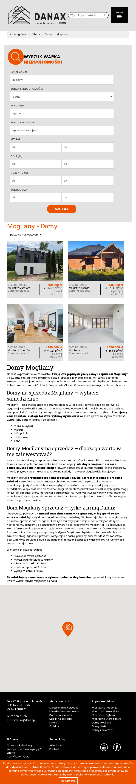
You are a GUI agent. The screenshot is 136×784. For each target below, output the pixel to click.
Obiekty (54, 726)
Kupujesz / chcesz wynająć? (24, 749)
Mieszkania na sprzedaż (63, 707)
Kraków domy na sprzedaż (30, 556)
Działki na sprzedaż (60, 719)
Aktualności (56, 745)
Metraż (15, 139)
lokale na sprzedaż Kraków (30, 563)
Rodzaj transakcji (23, 122)
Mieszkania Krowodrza (105, 711)
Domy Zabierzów (102, 730)
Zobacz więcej (35, 267)
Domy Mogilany (101, 722)
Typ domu (17, 105)
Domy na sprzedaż (60, 715)
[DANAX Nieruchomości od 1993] (37, 15)
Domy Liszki (99, 726)
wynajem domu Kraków (28, 571)
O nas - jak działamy (19, 745)
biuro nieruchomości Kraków (27, 385)
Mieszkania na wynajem (64, 711)
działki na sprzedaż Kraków (30, 567)
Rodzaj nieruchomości (26, 89)
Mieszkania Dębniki (103, 715)
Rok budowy (19, 190)
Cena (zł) (16, 156)
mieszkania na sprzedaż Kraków (33, 559)
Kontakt (54, 749)
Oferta (11, 753)
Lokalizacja (19, 72)
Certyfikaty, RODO (18, 756)
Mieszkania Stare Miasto (106, 719)
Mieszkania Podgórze (104, 707)
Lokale (53, 722)
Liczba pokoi (19, 173)
